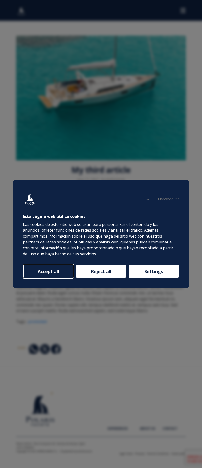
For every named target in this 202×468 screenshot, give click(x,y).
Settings (153, 271)
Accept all (48, 271)
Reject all (101, 271)
